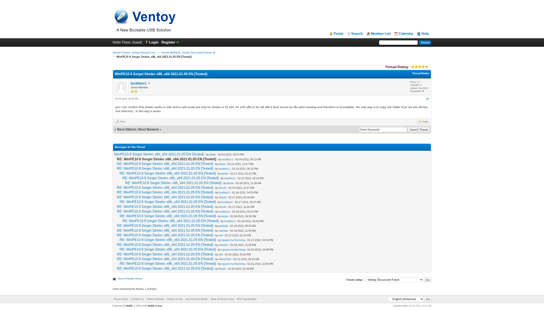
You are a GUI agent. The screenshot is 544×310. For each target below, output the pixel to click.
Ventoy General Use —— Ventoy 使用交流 (156, 52)
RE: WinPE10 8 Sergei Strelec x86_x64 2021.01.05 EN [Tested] (165, 164)
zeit (221, 235)
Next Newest (148, 129)
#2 (427, 98)
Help (425, 33)
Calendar (406, 33)
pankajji (223, 225)
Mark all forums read (222, 299)
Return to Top (175, 299)
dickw (212, 154)
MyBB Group (155, 305)
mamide (223, 230)
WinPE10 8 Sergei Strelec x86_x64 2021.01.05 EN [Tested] (159, 154)
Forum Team (121, 299)
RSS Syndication (246, 299)
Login (154, 42)
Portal (338, 33)
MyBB (129, 305)
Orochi (222, 187)
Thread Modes (420, 73)
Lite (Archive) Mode (196, 299)
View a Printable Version (130, 278)
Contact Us (137, 299)
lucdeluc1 (138, 83)
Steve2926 (225, 259)
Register (168, 42)
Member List (381, 33)
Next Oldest (126, 129)
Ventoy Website (155, 299)
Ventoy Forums (121, 52)
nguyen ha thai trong (233, 240)
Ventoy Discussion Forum (197, 52)
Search (357, 33)
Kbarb (222, 268)
